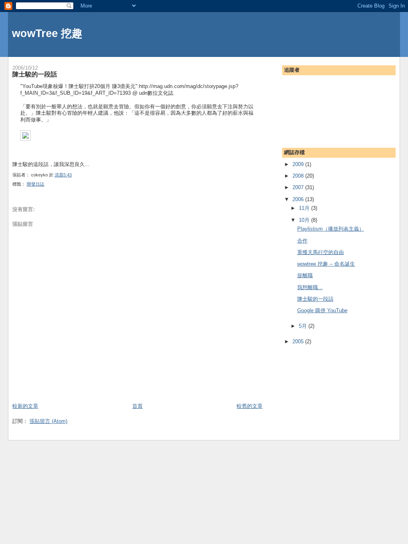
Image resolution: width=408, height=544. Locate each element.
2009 (298, 164)
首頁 (137, 406)
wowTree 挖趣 (47, 33)
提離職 (305, 275)
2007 (298, 187)
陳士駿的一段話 (34, 74)
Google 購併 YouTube (322, 310)
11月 (305, 208)
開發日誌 (35, 184)
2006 (298, 199)
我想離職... (310, 287)
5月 (303, 326)
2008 (298, 176)
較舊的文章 (250, 406)
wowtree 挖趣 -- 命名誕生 (326, 264)
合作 (302, 241)
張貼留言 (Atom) (48, 421)
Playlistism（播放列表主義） (330, 229)
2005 (298, 341)
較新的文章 (25, 406)
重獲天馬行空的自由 (320, 252)
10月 (305, 220)
